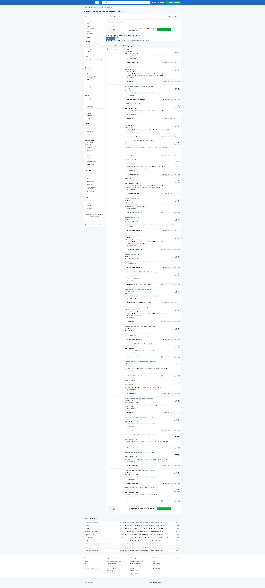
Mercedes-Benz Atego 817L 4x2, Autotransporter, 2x (138, 307)
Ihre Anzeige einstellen (164, 29)
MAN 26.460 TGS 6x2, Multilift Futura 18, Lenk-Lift (138, 289)
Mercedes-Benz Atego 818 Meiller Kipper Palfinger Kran (139, 434)
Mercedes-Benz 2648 (130, 159)
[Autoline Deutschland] (89, 2)
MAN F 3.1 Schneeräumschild (133, 104)
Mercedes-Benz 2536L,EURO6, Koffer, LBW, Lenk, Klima (139, 140)
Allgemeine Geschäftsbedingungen (114, 561)
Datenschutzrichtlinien (131, 40)
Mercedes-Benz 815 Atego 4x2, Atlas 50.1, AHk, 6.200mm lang (141, 272)
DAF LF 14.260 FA (130, 123)
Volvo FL (127, 49)
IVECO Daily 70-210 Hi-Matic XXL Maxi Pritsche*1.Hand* (139, 487)
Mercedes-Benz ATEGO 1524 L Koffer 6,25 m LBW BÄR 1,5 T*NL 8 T (142, 361)
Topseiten (109, 573)
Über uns (86, 561)
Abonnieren (110, 38)
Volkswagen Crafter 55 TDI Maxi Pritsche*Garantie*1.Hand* (140, 417)
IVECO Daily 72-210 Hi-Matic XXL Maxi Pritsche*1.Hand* (139, 470)
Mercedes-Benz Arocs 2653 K (133, 67)
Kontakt (85, 565)
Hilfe (85, 563)
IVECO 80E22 (128, 178)
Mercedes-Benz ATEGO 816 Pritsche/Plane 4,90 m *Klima (140, 326)
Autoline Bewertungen (111, 568)
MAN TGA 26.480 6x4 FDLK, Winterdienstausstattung (139, 398)
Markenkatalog (110, 570)
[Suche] (103, 2)
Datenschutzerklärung (111, 563)
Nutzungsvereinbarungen (143, 40)
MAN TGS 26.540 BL (130, 380)
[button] (175, 62)
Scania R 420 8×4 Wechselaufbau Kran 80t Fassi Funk (139, 86)
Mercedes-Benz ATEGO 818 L (132, 198)
